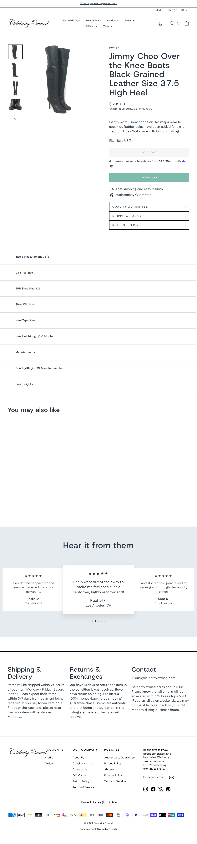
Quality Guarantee (130, 207)
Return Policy (125, 225)
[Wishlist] (179, 23)
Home (113, 48)
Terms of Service (83, 787)
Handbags (113, 20)
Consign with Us (83, 764)
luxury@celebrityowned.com (154, 678)
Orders (49, 764)
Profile (49, 758)
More (106, 26)
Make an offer (149, 179)
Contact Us (80, 769)
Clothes (89, 26)
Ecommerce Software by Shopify (98, 829)
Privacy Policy (113, 775)
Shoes (128, 20)
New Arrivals (93, 20)
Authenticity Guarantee (119, 758)
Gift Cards (79, 775)
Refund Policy (113, 764)
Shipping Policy (127, 216)
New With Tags (71, 20)
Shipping (115, 109)
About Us (78, 758)
